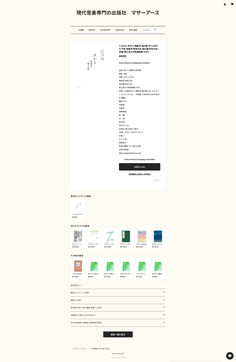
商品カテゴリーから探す (80, 293)
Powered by (115, 357)
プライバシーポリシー (80, 349)
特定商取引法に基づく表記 (100, 349)
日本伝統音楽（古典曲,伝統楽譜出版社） (86, 323)
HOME (81, 30)
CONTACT (120, 30)
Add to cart (139, 167)
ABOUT (92, 30)
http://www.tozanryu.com (130, 153)
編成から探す (76, 300)
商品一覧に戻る (118, 334)
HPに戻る (133, 30)
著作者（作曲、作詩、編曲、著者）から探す (87, 308)
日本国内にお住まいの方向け (140, 174)
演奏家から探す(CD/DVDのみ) (83, 315)
